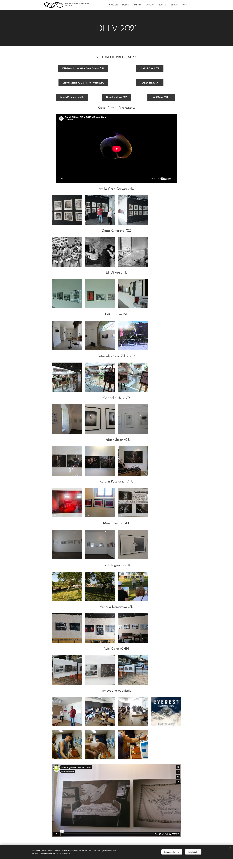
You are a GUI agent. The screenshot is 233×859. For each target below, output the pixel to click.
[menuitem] (114, 5)
